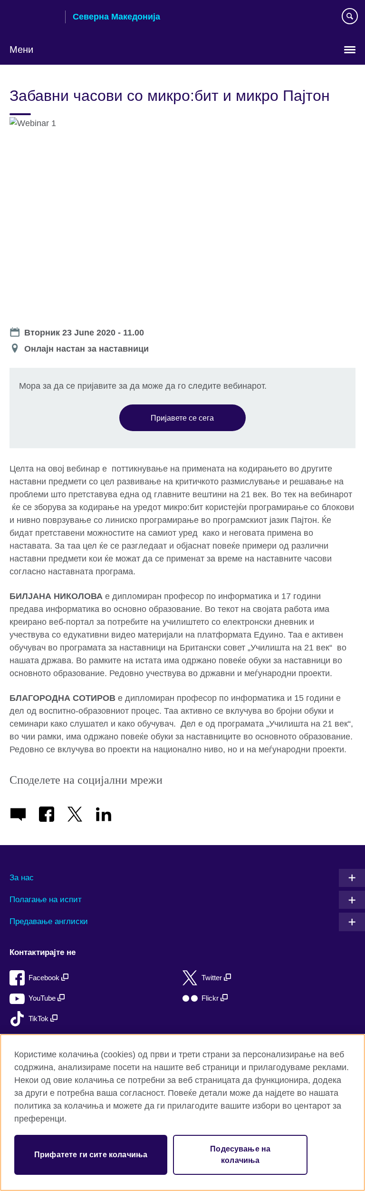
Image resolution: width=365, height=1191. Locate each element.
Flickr (211, 998)
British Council (34, 17)
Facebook (45, 978)
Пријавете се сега (182, 417)
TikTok (39, 1018)
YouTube (43, 998)
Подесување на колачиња (240, 1154)
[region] (182, 1112)
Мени (21, 49)
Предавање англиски (49, 921)
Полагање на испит (46, 899)
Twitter (213, 978)
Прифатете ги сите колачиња (90, 1155)
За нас (22, 877)
